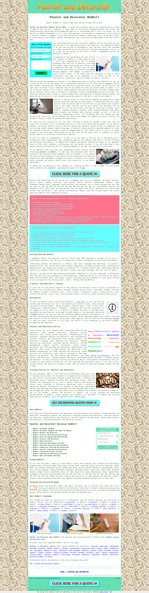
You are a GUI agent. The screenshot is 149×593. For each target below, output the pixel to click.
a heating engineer (98, 506)
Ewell (98, 552)
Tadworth (85, 550)
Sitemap (31, 578)
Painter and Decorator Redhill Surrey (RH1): (48, 27)
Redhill (76, 180)
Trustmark (33, 314)
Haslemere (38, 550)
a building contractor (47, 506)
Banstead (33, 548)
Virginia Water (36, 554)
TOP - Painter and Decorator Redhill (45, 563)
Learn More (103, 592)
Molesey (115, 550)
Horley (99, 548)
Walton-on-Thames (36, 556)
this (78, 318)
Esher (100, 550)
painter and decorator (100, 355)
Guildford (90, 552)
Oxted (55, 550)
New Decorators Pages (39, 578)
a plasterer (92, 502)
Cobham (49, 548)
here (83, 397)
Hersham (108, 550)
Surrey (64, 546)
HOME (93, 12)
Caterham (41, 548)
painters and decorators (67, 341)
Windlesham (114, 546)
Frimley (41, 552)
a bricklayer (70, 502)
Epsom (50, 556)
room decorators (109, 508)
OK (111, 592)
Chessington (113, 552)
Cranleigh (76, 554)
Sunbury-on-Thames (61, 552)
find (36, 413)
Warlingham (66, 554)
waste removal (43, 510)
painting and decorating (69, 351)
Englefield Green (88, 548)
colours (33, 124)
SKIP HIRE (73, 506)
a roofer (112, 504)
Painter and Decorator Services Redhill (53, 424)
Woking (104, 552)
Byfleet (49, 552)
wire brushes (107, 108)
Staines (93, 550)
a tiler (113, 502)
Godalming (63, 550)
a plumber (63, 510)
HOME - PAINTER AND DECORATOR (74, 572)
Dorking (73, 552)
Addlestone (114, 554)
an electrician (91, 504)
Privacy (118, 578)
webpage (116, 318)
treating (57, 86)
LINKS (97, 12)
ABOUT (102, 12)
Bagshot (33, 552)
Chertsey (94, 546)
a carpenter (55, 508)
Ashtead (65, 548)
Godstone (47, 550)
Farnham (81, 552)
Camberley (85, 554)
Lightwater (95, 554)
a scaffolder (67, 504)
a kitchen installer (81, 508)
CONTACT (108, 12)
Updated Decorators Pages (53, 578)
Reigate (105, 554)
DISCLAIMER (115, 12)
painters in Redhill (48, 152)
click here (80, 302)
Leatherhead (74, 548)
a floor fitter (44, 504)
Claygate (47, 554)
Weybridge (104, 546)
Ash (31, 550)
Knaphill (56, 554)
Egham (106, 548)
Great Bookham (74, 550)
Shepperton (114, 548)
